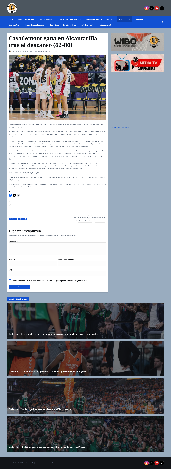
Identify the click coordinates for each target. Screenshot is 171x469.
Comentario (14, 241)
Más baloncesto (86, 25)
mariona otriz (100, 221)
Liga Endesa (110, 19)
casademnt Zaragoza (81, 217)
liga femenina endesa (85, 221)
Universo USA (14, 25)
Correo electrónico (66, 259)
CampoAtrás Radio (47, 19)
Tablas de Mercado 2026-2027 (70, 19)
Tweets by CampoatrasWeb (120, 127)
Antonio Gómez (16, 51)
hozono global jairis (98, 217)
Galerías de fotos (69, 25)
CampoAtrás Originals (26, 19)
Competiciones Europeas (34, 25)
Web (10, 270)
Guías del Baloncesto (94, 19)
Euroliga (31, 51)
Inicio (11, 19)
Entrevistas (54, 25)
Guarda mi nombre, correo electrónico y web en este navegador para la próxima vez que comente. (49, 280)
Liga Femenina (124, 19)
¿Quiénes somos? (104, 25)
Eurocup (25, 51)
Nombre (12, 259)
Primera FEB (139, 19)
